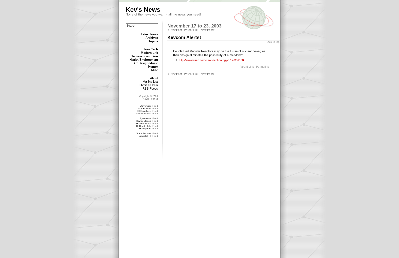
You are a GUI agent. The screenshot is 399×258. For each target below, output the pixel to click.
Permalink (262, 66)
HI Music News (143, 123)
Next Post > (208, 30)
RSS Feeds (150, 88)
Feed (155, 106)
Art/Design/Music (145, 63)
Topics (153, 41)
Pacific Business (142, 113)
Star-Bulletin (144, 108)
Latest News (149, 34)
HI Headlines (144, 111)
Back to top (273, 42)
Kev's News (143, 9)
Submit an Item (147, 85)
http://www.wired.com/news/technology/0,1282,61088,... (213, 60)
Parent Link (191, 30)
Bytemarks (145, 118)
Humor (153, 66)
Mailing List (150, 81)
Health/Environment (144, 59)
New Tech (151, 49)
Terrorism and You (144, 56)
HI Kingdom (145, 128)
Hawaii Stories (143, 121)
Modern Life (149, 53)
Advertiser (145, 106)
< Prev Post (174, 30)
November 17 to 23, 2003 (194, 25)
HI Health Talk (143, 126)
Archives (151, 37)
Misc (154, 70)
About (154, 78)
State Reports (143, 133)
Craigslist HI (145, 136)
